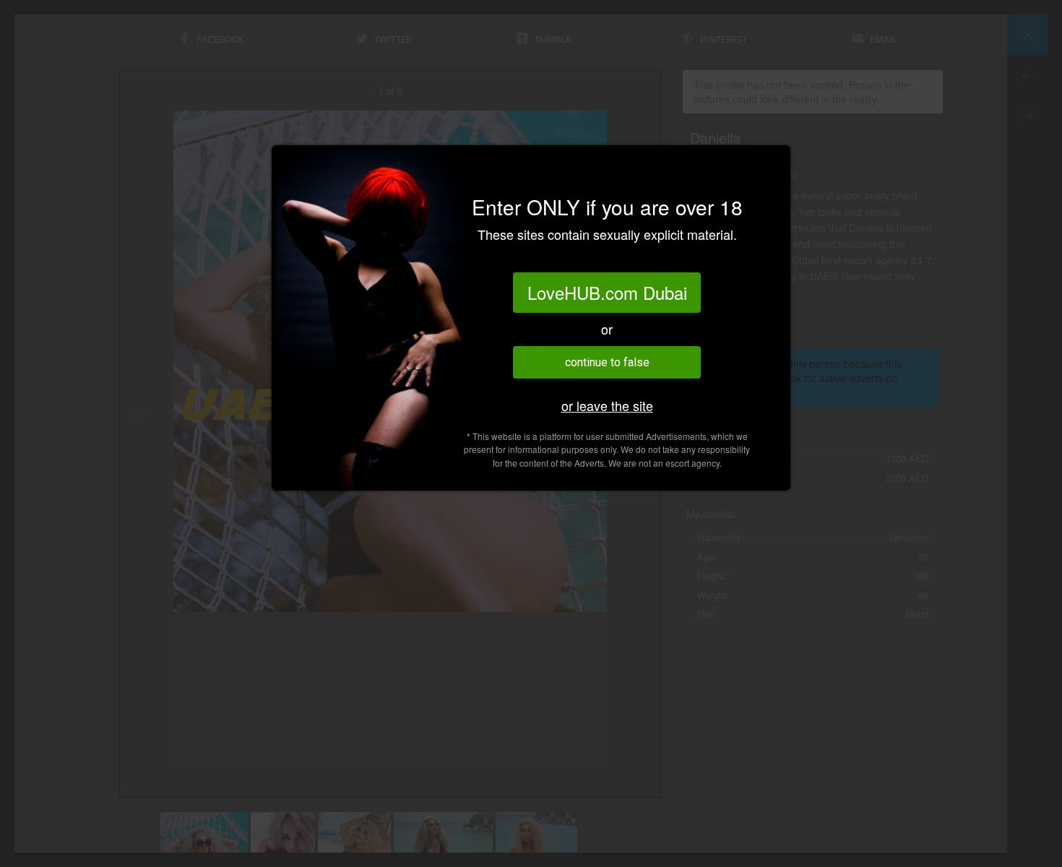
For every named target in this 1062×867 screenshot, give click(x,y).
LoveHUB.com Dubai (607, 292)
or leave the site (607, 406)
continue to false (607, 362)
